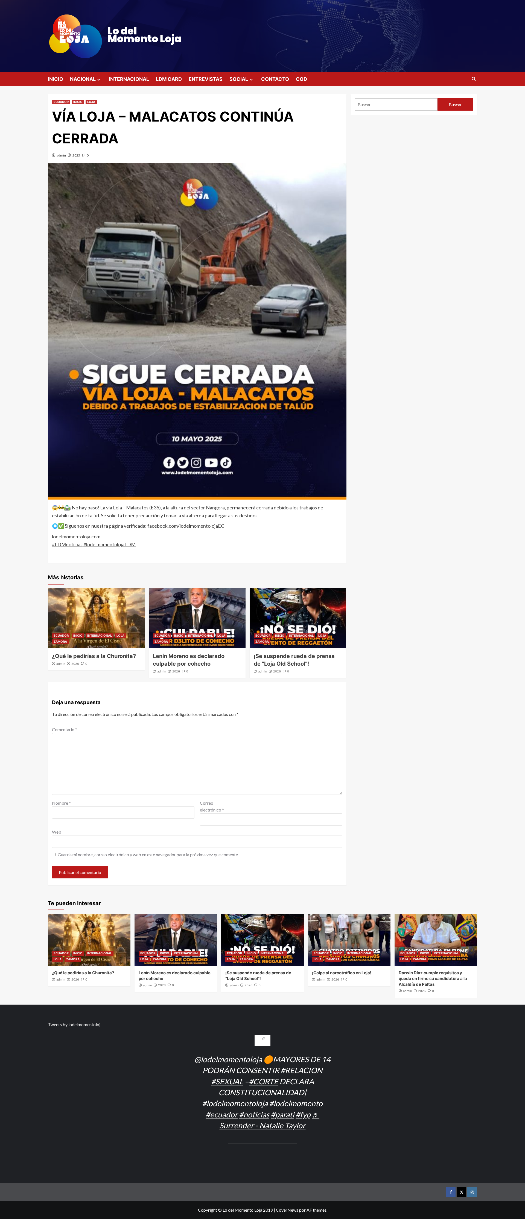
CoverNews (287, 1209)
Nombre (61, 802)
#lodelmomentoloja (235, 1103)
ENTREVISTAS (206, 79)
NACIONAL (83, 79)
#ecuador (222, 1114)
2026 (75, 664)
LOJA (91, 102)
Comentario (64, 729)
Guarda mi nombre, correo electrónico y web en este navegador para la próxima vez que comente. (148, 854)
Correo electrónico (212, 806)
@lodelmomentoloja (228, 1059)
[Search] (473, 79)
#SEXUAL (227, 1081)
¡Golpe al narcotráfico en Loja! (341, 972)
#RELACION (301, 1070)
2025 (76, 155)
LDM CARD (169, 79)
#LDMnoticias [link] (67, 544)
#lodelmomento (296, 1103)
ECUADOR (61, 102)
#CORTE (263, 1081)
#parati (282, 1114)
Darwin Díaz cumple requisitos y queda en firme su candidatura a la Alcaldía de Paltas (433, 978)
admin (61, 155)
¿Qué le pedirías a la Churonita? (94, 656)
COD (301, 79)
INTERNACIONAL (129, 79)
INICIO (55, 79)
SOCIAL (238, 79)
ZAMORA (60, 642)
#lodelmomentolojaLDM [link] (109, 544)
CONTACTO (275, 79)
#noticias (254, 1114)
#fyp (303, 1114)
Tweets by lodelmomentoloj (74, 1024)
